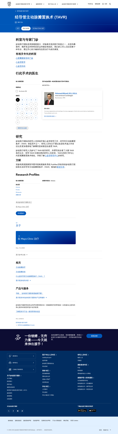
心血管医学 (20, 62)
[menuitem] (18, 28)
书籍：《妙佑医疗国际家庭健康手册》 (29, 293)
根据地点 (18, 87)
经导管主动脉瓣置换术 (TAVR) (41, 17)
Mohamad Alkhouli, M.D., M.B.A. (66, 93)
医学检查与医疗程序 (22, 11)
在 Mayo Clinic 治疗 (38, 28)
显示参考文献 (20, 255)
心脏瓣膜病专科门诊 (24, 58)
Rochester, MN (23, 91)
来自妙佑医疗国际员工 (24, 202)
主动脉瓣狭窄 (20, 267)
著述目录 (60, 167)
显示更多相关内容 (22, 280)
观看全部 (18, 195)
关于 (18, 28)
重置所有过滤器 (22, 128)
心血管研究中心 (51, 155)
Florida (18, 189)
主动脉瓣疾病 (20, 272)
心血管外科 (20, 66)
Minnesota (18, 192)
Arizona (18, 187)
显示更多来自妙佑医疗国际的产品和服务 (30, 298)
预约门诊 (20, 22)
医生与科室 (26, 28)
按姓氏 (18, 95)
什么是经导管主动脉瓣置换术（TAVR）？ (30, 276)
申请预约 (21, 213)
